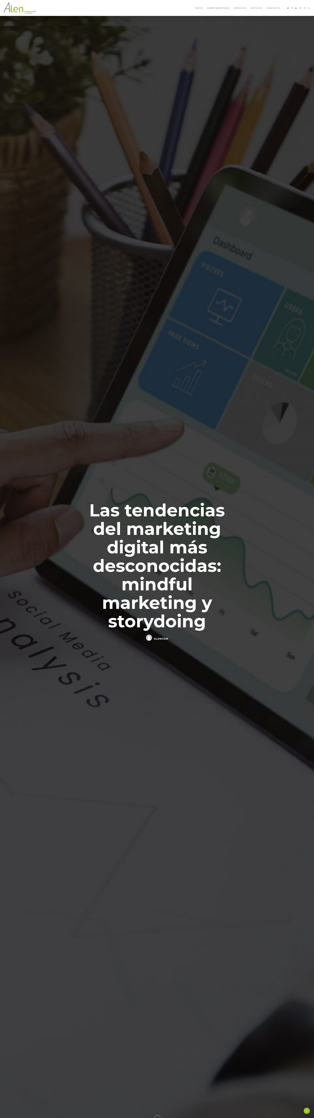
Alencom (161, 639)
